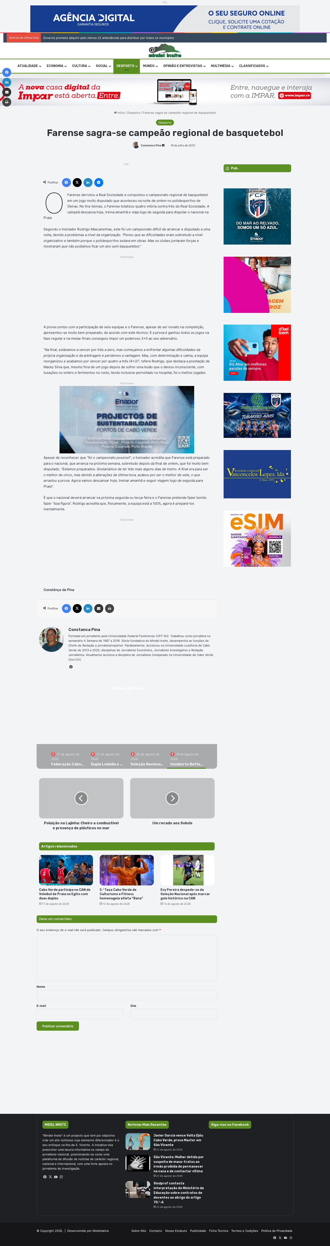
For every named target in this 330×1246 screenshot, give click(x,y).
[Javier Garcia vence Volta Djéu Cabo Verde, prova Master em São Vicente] (137, 1141)
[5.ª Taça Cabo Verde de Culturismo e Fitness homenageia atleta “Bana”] (127, 870)
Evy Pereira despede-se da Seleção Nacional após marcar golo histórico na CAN (185, 894)
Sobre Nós (138, 1231)
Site (133, 1005)
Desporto (125, 66)
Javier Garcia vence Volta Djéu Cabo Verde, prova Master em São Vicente (178, 1140)
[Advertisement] (127, 291)
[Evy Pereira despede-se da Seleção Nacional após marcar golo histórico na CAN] (188, 870)
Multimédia (220, 66)
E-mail (41, 1005)
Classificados (252, 66)
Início (121, 112)
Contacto (155, 1231)
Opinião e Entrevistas (182, 66)
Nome (41, 986)
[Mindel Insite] (165, 50)
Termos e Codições (244, 1231)
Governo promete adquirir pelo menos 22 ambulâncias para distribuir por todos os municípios (108, 38)
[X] (50, 1177)
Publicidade (198, 1231)
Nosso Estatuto (176, 1231)
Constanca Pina (151, 145)
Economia (55, 66)
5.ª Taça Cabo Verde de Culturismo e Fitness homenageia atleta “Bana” (121, 894)
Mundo (148, 66)
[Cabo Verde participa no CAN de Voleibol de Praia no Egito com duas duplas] (66, 870)
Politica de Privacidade (277, 1231)
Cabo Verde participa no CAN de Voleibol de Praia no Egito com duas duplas (64, 894)
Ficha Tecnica (218, 1231)
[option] (68, 756)
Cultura (79, 66)
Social (102, 66)
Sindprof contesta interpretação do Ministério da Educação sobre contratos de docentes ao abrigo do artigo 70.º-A (179, 1192)
